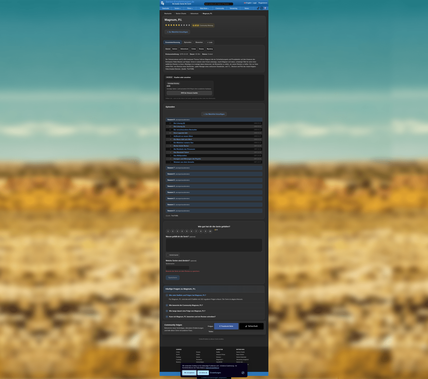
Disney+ (218, 357)
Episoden (187, 42)
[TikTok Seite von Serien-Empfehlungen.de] (258, 8)
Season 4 (178, 186)
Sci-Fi (178, 354)
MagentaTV (219, 359)
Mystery (210, 49)
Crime (193, 49)
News (247, 8)
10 (210, 231)
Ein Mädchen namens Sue (183, 143)
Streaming (233, 8)
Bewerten (199, 42)
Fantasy (178, 357)
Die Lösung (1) (179, 126)
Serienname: (170, 263)
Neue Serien (240, 354)
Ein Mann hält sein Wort (183, 139)
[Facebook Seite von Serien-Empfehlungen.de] (265, 8)
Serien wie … (240, 362)
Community (220, 8)
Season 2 (178, 198)
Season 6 (178, 174)
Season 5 (178, 180)
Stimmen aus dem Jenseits (184, 162)
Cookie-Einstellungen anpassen (214, 377)
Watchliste (204, 8)
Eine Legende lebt (180, 133)
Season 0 (178, 211)
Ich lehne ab (203, 373)
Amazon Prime (220, 354)
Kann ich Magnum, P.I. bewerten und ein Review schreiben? (192, 317)
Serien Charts (181, 13)
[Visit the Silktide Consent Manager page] (243, 372)
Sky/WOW (219, 362)
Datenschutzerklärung (212, 368)
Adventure (194, 13)
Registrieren (262, 3)
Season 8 (178, 120)
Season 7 (178, 168)
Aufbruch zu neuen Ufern (183, 136)
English (249, 3)
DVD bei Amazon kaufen (189, 93)
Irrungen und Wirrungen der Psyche (187, 159)
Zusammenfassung (172, 42)
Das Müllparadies (180, 155)
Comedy (178, 359)
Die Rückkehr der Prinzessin (184, 149)
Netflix (218, 352)
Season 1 (178, 205)
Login (255, 3)
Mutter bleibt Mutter (181, 146)
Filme (189, 8)
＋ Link (209, 42)
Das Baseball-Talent (181, 152)
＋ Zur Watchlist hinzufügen (177, 32)
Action (174, 49)
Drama (201, 49)
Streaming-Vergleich (242, 359)
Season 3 (178, 192)
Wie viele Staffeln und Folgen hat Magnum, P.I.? (187, 295)
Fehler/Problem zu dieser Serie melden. (211, 339)
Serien (177, 8)
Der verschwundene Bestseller (185, 130)
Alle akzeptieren (189, 373)
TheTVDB (190, 69)
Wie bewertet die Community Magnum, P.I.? (186, 305)
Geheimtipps (200, 362)
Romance (199, 359)
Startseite (165, 8)
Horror (198, 357)
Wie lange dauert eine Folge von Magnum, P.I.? (187, 311)
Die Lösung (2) (179, 123)
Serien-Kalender (241, 357)
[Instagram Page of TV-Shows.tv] (261, 8)
